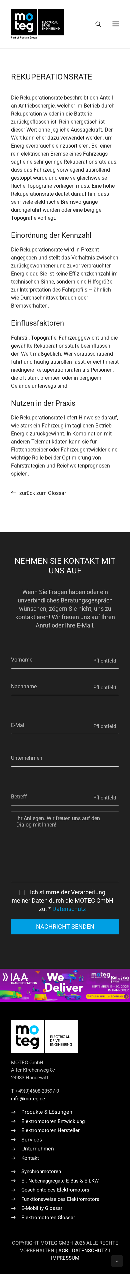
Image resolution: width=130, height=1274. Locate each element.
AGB (63, 1251)
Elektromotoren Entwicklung (53, 1121)
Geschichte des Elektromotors (55, 1190)
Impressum (65, 1258)
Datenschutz (69, 908)
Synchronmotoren (41, 1171)
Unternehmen (37, 1148)
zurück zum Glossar (42, 493)
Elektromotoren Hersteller (50, 1130)
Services (31, 1139)
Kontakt (30, 1158)
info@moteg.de (28, 1099)
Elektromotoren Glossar (48, 1218)
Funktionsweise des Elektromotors (60, 1199)
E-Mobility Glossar (41, 1208)
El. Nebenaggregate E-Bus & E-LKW (60, 1181)
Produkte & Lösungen (46, 1112)
